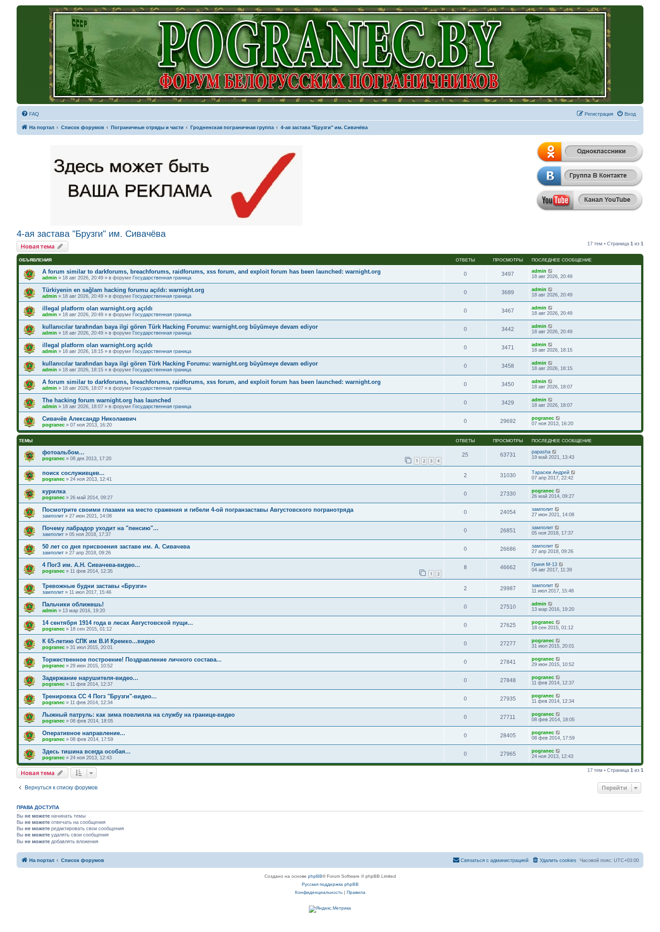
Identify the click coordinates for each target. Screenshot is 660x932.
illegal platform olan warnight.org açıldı (97, 308)
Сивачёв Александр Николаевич (89, 418)
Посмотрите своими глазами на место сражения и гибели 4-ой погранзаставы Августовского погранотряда (197, 509)
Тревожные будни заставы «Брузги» (94, 586)
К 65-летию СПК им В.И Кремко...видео (98, 641)
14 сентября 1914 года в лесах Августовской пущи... (117, 622)
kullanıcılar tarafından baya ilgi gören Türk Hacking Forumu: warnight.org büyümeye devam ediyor (180, 326)
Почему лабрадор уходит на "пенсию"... (100, 528)
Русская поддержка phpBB (330, 884)
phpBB (315, 876)
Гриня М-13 (544, 564)
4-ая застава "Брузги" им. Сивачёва (91, 234)
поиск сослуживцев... (73, 473)
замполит (53, 515)
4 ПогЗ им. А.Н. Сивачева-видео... (91, 565)
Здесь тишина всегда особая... (86, 751)
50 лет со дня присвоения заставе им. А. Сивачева (116, 546)
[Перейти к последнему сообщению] (551, 271)
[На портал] (330, 55)
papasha (541, 451)
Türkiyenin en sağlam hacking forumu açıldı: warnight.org (123, 290)
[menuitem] (30, 114)
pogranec (53, 424)
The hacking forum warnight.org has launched (106, 400)
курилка (54, 491)
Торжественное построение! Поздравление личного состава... (132, 659)
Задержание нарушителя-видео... (90, 678)
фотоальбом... (63, 452)
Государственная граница (161, 277)
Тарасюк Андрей (550, 472)
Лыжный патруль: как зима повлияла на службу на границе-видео (138, 714)
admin (49, 277)
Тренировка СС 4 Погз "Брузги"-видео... (99, 696)
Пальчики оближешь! (73, 604)
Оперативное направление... (83, 733)
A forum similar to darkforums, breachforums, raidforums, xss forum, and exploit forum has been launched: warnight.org (211, 271)
